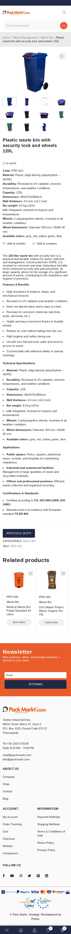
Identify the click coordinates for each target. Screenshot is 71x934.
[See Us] (20, 875)
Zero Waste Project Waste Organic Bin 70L (51, 611)
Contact (8, 791)
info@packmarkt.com (16, 759)
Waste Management (25, 37)
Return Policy (45, 842)
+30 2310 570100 (18, 743)
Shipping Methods (48, 824)
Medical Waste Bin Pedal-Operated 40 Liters (19, 610)
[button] (62, 56)
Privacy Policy (46, 850)
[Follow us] (29, 875)
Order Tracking (12, 824)
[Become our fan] (4, 875)
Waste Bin (47, 37)
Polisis (35, 918)
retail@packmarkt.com (17, 755)
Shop (6, 784)
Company (9, 776)
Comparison (10, 853)
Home (6, 37)
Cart (5, 831)
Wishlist (8, 846)
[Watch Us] (12, 875)
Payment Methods (48, 816)
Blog (5, 798)
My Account (10, 816)
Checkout (9, 838)
